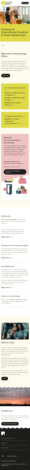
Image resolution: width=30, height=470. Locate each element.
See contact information (10, 423)
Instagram (18, 299)
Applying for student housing (13, 104)
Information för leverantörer (8, 461)
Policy (4, 378)
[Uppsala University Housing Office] (7, 3)
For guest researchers (14, 116)
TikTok (25, 299)
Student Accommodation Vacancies (13, 171)
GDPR (2, 456)
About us (5, 75)
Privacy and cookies (12, 456)
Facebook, (11, 299)
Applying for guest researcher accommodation (12, 121)
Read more (5, 237)
